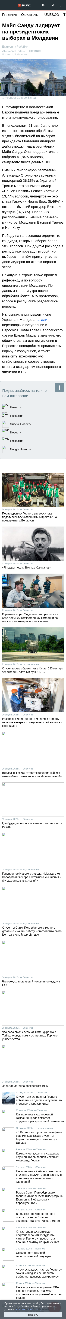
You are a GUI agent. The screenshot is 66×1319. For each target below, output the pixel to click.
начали (41, 320)
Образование (30, 15)
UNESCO (51, 15)
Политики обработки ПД (28, 1309)
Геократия (9, 15)
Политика (35, 50)
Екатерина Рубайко (15, 46)
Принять (33, 1314)
